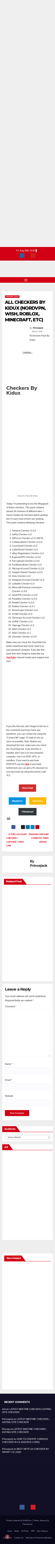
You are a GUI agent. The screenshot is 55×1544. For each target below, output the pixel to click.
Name (8, 1064)
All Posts (25, 1531)
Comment (10, 1006)
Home (9, 1531)
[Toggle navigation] (26, 280)
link (27, 764)
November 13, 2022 (11, 1270)
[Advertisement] (27, 123)
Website (9, 1096)
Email (8, 1080)
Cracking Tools (12, 296)
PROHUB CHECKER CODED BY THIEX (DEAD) (39, 838)
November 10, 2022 (11, 1302)
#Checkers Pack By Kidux (39, 337)
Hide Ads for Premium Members (39, 1538)
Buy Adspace (42, 1531)
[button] (46, 280)
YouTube (11, 657)
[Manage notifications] (7, 1536)
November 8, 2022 (11, 1334)
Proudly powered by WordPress (19, 1520)
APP (33, 1531)
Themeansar (27, 1524)
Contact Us (18, 1538)
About (16, 1531)
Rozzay (6, 1429)
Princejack (38, 328)
